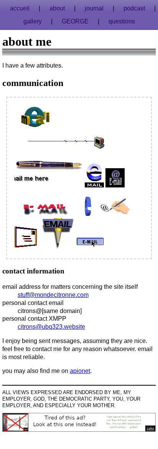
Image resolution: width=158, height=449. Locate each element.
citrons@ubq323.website (51, 326)
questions (122, 21)
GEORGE (75, 21)
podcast (134, 8)
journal (94, 8)
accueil (20, 8)
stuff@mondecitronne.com (53, 295)
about (57, 8)
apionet (80, 371)
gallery (32, 21)
